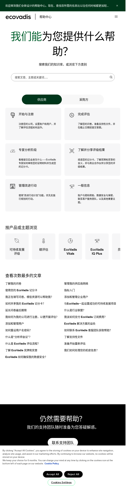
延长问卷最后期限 (16, 310)
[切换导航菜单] (116, 17)
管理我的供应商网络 (76, 283)
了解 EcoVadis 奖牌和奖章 (21, 350)
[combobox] (61, 77)
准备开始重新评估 (75, 343)
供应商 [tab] (41, 99)
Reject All (73, 474)
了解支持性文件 (73, 336)
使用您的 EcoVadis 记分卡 (21, 290)
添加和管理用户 (14, 323)
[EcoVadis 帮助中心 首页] (18, 17)
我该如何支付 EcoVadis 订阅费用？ (85, 316)
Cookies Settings (61, 482)
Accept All (52, 474)
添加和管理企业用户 (76, 296)
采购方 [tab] (83, 99)
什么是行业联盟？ (75, 310)
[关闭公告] (117, 6)
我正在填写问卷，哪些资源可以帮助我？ (29, 296)
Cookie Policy (51, 463)
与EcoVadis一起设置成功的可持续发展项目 (90, 303)
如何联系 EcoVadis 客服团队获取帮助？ (88, 330)
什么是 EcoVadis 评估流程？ (22, 343)
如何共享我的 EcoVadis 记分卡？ (25, 303)
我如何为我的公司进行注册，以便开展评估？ (32, 316)
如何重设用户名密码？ (18, 330)
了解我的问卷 (13, 283)
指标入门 (69, 290)
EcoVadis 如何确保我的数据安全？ (26, 356)
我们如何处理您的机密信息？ (81, 350)
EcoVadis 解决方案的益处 (80, 323)
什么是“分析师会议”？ (18, 336)
